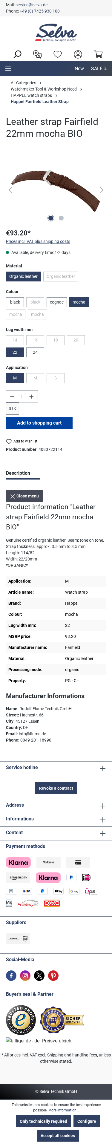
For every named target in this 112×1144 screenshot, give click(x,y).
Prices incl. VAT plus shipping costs (38, 241)
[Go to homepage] (56, 33)
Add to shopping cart (39, 423)
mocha (79, 302)
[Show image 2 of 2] (61, 218)
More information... (63, 1110)
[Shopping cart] (97, 53)
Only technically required (43, 1121)
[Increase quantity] (31, 396)
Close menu (27, 496)
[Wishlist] (56, 53)
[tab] (23, 474)
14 (18, 341)
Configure (86, 1121)
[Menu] (8, 68)
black (15, 302)
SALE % (99, 68)
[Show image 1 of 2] (50, 218)
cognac (57, 302)
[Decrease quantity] (12, 396)
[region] (56, 189)
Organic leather (23, 276)
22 (15, 352)
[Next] (101, 190)
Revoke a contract (56, 788)
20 (79, 341)
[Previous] (10, 190)
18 (59, 341)
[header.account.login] (76, 53)
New (79, 68)
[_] (56, 190)
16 (38, 341)
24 (35, 352)
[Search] (15, 53)
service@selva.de (31, 4)
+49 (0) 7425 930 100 (40, 11)
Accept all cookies (58, 1135)
